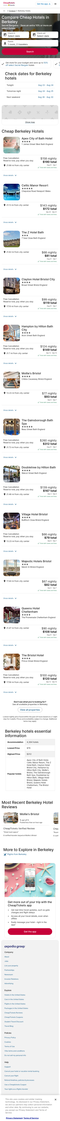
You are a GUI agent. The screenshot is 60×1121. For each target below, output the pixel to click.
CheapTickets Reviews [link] (13, 1013)
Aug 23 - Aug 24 (45, 85)
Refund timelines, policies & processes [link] (19, 1080)
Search (30, 51)
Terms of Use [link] (9, 1046)
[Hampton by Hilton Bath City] (30, 340)
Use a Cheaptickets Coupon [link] (15, 1085)
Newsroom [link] (8, 974)
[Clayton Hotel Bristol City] (30, 293)
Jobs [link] (6, 961)
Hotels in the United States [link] (14, 995)
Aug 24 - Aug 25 (45, 91)
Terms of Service (31, 1118)
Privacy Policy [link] (10, 1037)
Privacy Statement (14, 1118)
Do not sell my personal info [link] (15, 1055)
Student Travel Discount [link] (13, 1022)
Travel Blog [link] (8, 1026)
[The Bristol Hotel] (30, 669)
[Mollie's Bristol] (30, 387)
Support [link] (7, 1067)
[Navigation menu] (55, 4)
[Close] (55, 1099)
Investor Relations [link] (11, 979)
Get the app (30, 931)
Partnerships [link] (9, 970)
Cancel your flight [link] (11, 1076)
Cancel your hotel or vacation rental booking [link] (21, 1071)
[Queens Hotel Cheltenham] (30, 622)
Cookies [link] (7, 1042)
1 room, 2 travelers (18, 44)
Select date (14, 36)
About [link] (6, 957)
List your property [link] (11, 966)
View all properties (30, 709)
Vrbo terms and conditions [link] (14, 1051)
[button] (30, 175)
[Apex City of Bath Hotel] (30, 152)
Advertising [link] (8, 983)
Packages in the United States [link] (16, 1008)
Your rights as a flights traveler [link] (16, 1089)
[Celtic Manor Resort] (30, 199)
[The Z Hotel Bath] (30, 246)
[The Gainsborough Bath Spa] (30, 434)
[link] (30, 854)
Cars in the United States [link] (14, 999)
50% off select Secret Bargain (27, 63)
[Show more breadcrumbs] (4, 10)
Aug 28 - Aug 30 (45, 97)
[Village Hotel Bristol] (30, 528)
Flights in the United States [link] (14, 1004)
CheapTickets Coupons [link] (13, 1017)
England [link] (12, 11)
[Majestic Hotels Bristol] (30, 575)
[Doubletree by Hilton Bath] (30, 481)
